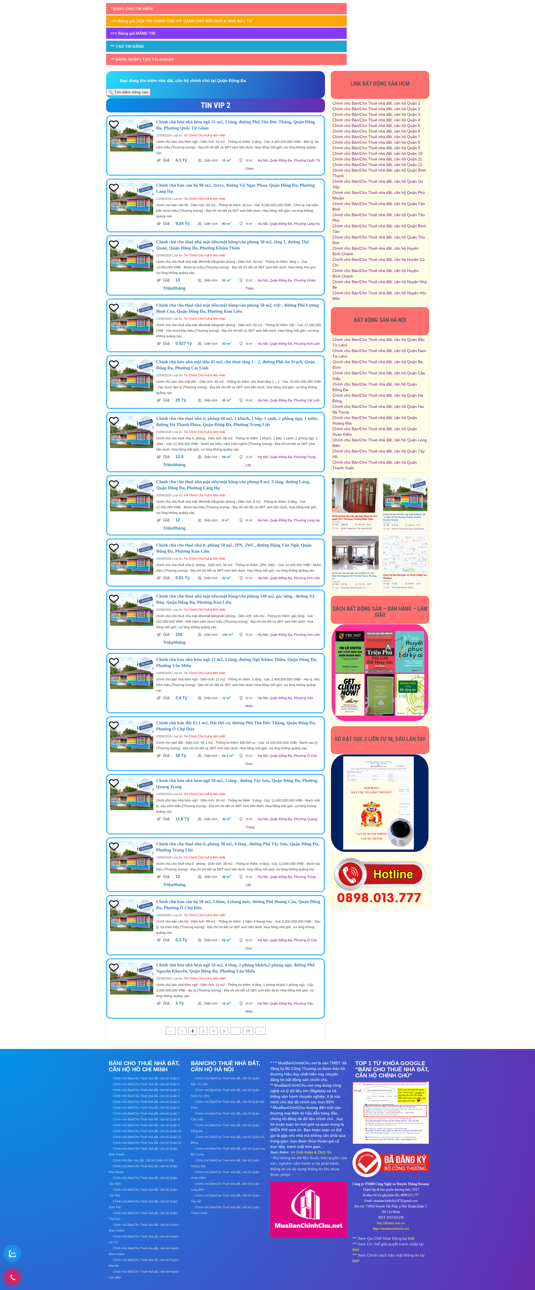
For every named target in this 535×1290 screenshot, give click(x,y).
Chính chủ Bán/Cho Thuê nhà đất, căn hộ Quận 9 (376, 148)
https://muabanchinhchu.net (391, 1229)
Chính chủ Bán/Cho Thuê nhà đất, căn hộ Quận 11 (377, 159)
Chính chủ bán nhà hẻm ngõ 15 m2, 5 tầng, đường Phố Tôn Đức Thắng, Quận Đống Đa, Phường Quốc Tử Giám (235, 125)
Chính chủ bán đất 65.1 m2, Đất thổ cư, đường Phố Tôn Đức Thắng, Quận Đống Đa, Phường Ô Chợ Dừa (236, 726)
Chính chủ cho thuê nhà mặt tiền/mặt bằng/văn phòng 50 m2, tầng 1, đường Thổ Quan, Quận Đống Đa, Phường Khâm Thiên (232, 245)
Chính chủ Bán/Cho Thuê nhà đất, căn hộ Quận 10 (377, 153)
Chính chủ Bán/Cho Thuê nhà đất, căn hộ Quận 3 (376, 114)
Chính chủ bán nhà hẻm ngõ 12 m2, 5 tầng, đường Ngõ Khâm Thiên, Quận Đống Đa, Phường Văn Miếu (236, 662)
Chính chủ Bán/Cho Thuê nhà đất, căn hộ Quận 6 (376, 131)
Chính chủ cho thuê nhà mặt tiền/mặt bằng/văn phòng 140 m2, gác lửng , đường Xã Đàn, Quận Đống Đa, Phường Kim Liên (235, 599)
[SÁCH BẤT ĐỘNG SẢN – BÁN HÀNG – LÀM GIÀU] (380, 672)
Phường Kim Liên (307, 344)
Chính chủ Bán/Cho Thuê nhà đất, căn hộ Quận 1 (376, 103)
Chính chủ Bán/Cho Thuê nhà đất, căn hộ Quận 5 (376, 125)
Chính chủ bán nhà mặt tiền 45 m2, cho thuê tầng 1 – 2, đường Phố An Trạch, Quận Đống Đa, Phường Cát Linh (235, 365)
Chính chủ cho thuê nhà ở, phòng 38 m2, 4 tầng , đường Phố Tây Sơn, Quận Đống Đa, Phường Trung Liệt (237, 847)
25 (248, 1031)
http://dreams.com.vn (391, 1223)
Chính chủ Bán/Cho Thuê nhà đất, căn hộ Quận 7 (376, 136)
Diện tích (212, 160)
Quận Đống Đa (281, 160)
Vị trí (250, 160)
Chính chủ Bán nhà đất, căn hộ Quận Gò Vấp (143, 1160)
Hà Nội (263, 160)
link (411, 1238)
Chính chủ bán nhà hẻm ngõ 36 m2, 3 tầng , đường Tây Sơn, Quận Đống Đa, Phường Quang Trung (236, 783)
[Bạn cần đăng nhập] (113, 124)
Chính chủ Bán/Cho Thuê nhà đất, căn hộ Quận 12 (377, 164)
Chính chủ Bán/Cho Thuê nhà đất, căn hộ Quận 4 (376, 120)
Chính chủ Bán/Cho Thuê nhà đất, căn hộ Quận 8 (376, 142)
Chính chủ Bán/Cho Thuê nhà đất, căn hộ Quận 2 (376, 109)
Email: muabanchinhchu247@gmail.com (390, 1201)
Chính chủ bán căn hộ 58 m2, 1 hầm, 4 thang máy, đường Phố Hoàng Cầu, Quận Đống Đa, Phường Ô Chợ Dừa (238, 904)
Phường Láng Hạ (307, 224)
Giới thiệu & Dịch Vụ (314, 1152)
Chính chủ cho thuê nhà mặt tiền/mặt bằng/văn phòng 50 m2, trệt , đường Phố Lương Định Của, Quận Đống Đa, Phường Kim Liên (237, 308)
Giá (168, 160)
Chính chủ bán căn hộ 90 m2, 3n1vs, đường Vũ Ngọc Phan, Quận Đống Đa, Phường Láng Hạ (235, 188)
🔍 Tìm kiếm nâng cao (128, 92)
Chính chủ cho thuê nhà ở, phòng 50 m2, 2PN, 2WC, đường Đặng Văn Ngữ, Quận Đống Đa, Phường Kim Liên (234, 548)
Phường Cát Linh (307, 400)
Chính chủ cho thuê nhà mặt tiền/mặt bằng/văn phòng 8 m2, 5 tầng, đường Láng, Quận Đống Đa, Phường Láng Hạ (233, 485)
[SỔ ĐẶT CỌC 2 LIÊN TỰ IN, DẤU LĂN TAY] (380, 803)
